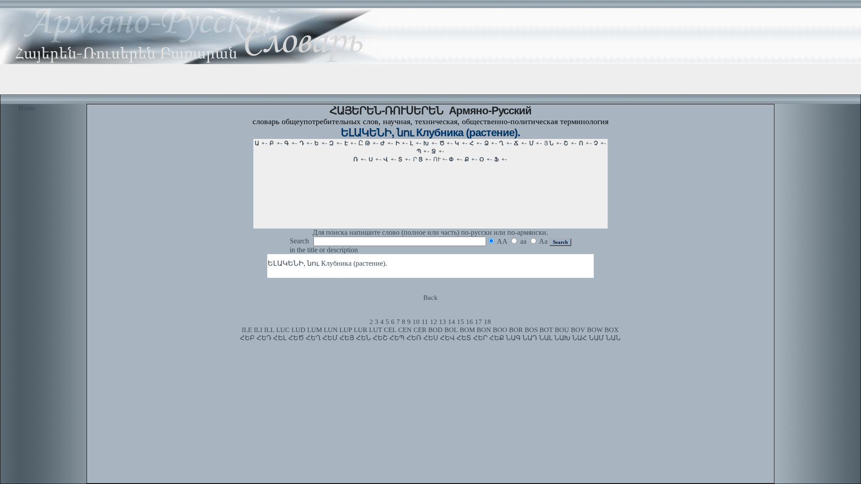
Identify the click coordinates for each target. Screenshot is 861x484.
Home (26, 108)
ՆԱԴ (529, 337)
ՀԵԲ (247, 337)
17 (478, 321)
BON (484, 329)
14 (451, 321)
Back (430, 297)
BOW (595, 329)
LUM (314, 329)
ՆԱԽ (562, 337)
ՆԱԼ (545, 337)
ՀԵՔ (496, 337)
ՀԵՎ (447, 337)
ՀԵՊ (396, 337)
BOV (578, 329)
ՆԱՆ (613, 337)
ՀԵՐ (480, 337)
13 (442, 321)
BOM (467, 329)
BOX (611, 329)
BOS (531, 329)
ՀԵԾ (296, 337)
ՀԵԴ (264, 337)
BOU (562, 329)
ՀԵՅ (346, 337)
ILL (269, 329)
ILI (258, 329)
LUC (283, 329)
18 (487, 321)
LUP (345, 329)
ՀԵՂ (313, 337)
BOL (451, 329)
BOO (500, 329)
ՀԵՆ (363, 337)
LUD (298, 329)
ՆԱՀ (579, 337)
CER (419, 329)
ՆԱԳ (513, 337)
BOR (516, 329)
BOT (546, 329)
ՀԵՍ (430, 337)
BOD (435, 329)
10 (416, 321)
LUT (375, 329)
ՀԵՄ (330, 337)
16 (469, 321)
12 (433, 321)
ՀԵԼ (280, 337)
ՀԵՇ (380, 337)
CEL (390, 329)
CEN (405, 329)
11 (425, 321)
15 (460, 321)
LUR (360, 329)
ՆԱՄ (596, 337)
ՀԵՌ (414, 337)
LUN (331, 329)
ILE (247, 329)
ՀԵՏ (464, 337)
